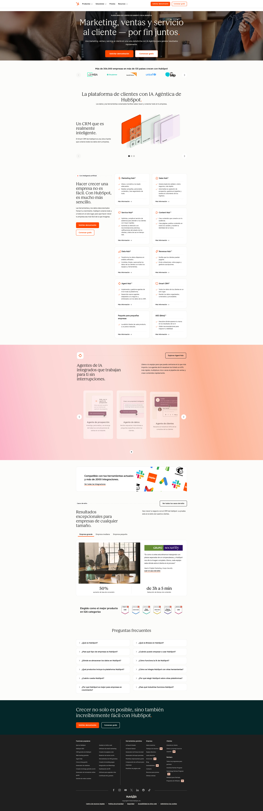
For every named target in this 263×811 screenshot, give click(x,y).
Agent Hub (79, 759)
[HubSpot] (77, 3)
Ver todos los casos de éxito (174, 503)
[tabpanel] (131, 568)
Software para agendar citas (107, 772)
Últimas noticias (151, 775)
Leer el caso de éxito (152, 571)
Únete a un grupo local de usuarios (174, 750)
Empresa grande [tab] (86, 534)
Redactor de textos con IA (106, 755)
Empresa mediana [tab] (103, 534)
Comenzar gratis (180, 4)
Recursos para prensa (152, 772)
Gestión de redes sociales (83, 778)
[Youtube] (125, 790)
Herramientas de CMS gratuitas (108, 759)
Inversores (151, 759)
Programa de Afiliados (175, 781)
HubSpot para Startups (173, 777)
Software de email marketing (107, 748)
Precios (112, 4)
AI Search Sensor (131, 748)
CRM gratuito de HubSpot (83, 752)
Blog (147, 762)
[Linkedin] (137, 790)
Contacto (149, 769)
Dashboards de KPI (104, 769)
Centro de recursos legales (95, 804)
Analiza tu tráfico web (105, 745)
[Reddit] (143, 790)
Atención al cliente (172, 745)
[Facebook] (113, 790)
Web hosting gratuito (82, 755)
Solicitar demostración (161, 4)
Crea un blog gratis (81, 762)
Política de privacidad (115, 804)
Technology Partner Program (175, 772)
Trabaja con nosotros (154, 748)
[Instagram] (119, 790)
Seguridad (130, 804)
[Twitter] (131, 790)
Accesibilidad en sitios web (147, 804)
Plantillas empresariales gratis (135, 759)
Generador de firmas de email (135, 752)
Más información (125, 202)
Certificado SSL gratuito (106, 775)
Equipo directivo (151, 752)
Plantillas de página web (133, 768)
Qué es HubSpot (81, 745)
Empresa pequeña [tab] (120, 534)
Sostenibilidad (152, 765)
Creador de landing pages (107, 762)
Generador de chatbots (83, 765)
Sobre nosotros (150, 745)
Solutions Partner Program (174, 768)
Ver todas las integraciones (95, 484)
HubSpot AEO (80, 748)
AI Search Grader (131, 745)
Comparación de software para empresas (135, 763)
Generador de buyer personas (135, 755)
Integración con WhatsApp (107, 765)
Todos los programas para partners (174, 763)
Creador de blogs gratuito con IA (85, 769)
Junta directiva (150, 755)
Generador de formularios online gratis (85, 774)
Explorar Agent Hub (177, 355)
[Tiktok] (149, 790)
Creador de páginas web (106, 752)
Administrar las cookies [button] (168, 804)
